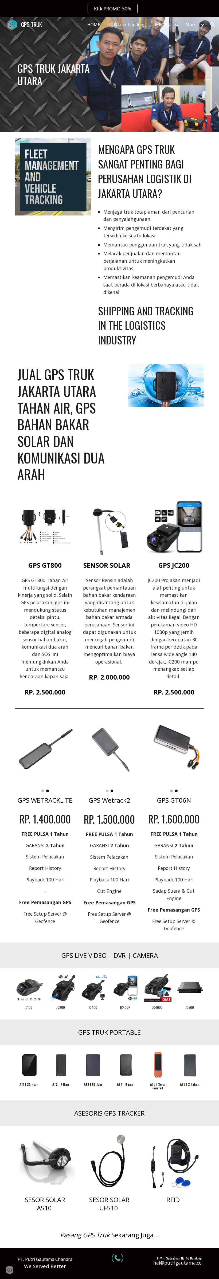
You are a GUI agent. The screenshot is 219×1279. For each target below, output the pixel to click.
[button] (212, 24)
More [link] (190, 25)
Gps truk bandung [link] (127, 25)
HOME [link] (93, 25)
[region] (109, 8)
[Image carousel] (45, 754)
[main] (61, 74)
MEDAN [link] (163, 25)
